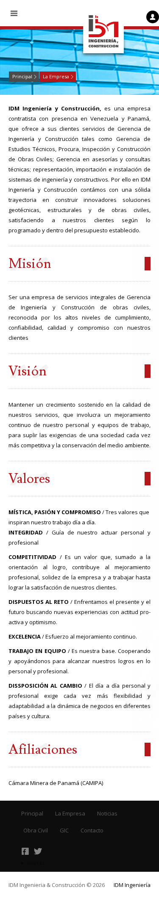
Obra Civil (35, 830)
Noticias (107, 813)
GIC (64, 830)
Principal (22, 76)
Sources (35, 862)
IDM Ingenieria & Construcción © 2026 (56, 885)
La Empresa (56, 76)
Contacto (92, 830)
